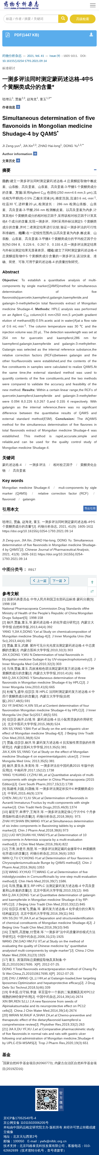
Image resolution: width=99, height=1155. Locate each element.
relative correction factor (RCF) (63, 493)
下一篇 (57, 581)
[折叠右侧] (92, 591)
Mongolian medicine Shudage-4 (26, 487)
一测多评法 (37, 465)
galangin (29, 499)
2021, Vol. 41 (35, 56)
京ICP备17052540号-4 (19, 1118)
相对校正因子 (63, 465)
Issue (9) (55, 56)
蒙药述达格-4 (12, 465)
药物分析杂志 (12, 56)
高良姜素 (19, 470)
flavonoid (8, 499)
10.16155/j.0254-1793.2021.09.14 (24, 61)
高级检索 (82, 19)
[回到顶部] (92, 582)
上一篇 (41, 581)
